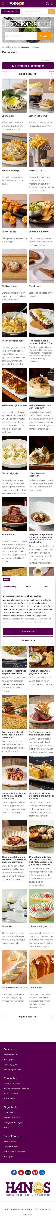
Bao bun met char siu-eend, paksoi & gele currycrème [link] (13, 734)
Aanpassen (26, 640)
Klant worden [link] (10, 1141)
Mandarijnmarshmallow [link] (14, 987)
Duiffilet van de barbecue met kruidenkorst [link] (40, 733)
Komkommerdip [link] (10, 170)
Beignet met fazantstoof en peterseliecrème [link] (14, 672)
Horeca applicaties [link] (12, 1069)
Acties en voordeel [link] (12, 1083)
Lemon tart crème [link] (38, 116)
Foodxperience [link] (23, 47)
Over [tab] (46, 586)
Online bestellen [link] (11, 1146)
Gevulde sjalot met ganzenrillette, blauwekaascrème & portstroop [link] (14, 859)
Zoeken (44, 36)
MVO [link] (6, 1127)
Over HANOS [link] (9, 1112)
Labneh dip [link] (8, 116)
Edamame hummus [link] (39, 231)
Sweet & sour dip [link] (37, 170)
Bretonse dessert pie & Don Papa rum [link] (40, 406)
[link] (23, 4)
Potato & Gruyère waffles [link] (14, 405)
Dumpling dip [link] (9, 231)
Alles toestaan (28, 631)
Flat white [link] (7, 926)
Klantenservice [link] (10, 1054)
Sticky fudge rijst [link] (10, 473)
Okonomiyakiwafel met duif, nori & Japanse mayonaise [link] (14, 796)
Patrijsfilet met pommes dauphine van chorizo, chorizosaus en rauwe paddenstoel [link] (41, 538)
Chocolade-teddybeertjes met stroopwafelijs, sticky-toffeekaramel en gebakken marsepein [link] (41, 861)
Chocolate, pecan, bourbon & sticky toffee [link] (41, 342)
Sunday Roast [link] (9, 534)
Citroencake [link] (35, 987)
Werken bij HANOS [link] (12, 1117)
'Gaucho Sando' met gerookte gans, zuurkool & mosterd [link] (41, 796)
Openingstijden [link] (11, 1064)
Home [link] (13, 47)
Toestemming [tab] (10, 586)
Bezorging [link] (8, 1059)
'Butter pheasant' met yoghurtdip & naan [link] (39, 672)
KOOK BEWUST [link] (10, 1098)
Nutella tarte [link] (35, 286)
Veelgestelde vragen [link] (13, 1122)
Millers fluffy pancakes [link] (13, 341)
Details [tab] (28, 586)
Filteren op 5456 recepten (29, 65)
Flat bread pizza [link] (10, 286)
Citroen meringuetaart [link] (40, 926)
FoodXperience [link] (11, 1093)
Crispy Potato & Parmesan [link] (37, 474)
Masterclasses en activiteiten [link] (16, 1088)
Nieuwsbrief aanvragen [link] (14, 1151)
